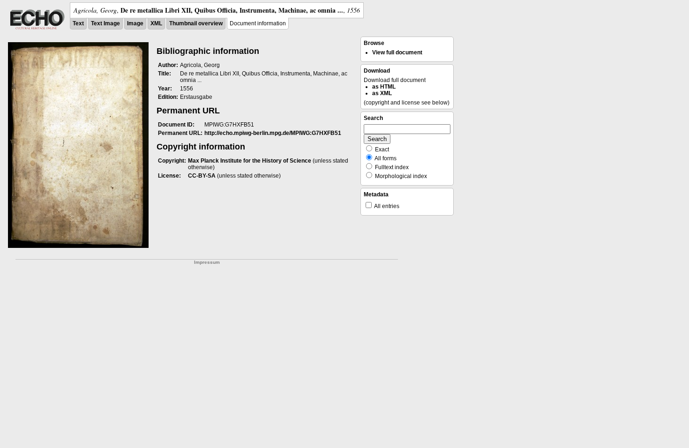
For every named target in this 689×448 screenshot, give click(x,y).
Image (135, 23)
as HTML (384, 86)
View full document (397, 52)
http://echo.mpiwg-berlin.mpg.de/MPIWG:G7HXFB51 (272, 133)
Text (78, 23)
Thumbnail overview (196, 23)
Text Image (105, 23)
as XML (382, 93)
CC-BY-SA (202, 175)
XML (156, 23)
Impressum (207, 262)
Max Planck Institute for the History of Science (249, 160)
